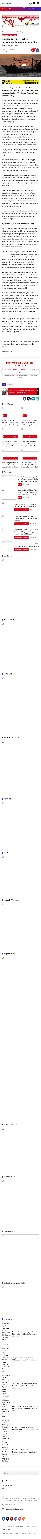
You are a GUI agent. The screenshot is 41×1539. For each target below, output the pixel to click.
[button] (30, 3)
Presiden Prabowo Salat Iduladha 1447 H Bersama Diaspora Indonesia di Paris (29, 465)
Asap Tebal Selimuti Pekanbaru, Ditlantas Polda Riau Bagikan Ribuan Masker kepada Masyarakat (25, 1385)
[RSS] (23, 1519)
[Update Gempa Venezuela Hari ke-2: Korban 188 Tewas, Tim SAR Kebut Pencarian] (30, 433)
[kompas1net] (6, 3)
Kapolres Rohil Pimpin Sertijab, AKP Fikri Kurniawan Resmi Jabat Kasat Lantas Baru (25, 1407)
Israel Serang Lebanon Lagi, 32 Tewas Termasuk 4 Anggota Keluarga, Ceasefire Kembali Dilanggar (11, 465)
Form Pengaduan (7, 1529)
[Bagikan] (37, 50)
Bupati (11, 384)
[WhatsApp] (37, 399)
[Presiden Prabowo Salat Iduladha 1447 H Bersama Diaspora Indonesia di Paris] (30, 455)
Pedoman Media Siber (8, 1485)
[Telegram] (33, 399)
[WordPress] (15, 1519)
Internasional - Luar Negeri (9, 35)
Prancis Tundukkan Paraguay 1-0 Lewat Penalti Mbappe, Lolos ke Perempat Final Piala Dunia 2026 (10, 423)
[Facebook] (24, 399)
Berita (4, 415)
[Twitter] (29, 399)
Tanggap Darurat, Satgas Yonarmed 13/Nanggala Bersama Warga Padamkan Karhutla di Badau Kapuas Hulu (24, 1359)
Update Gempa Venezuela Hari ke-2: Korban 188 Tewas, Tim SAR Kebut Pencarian (29, 444)
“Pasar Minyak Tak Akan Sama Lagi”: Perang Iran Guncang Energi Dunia (9, 444)
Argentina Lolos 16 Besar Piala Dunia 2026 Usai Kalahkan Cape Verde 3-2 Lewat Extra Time (29, 423)
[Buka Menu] (34, 3)
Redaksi (4, 1488)
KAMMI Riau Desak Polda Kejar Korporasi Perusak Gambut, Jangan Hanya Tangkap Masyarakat (25, 1429)
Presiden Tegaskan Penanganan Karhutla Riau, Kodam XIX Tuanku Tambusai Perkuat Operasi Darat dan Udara (24, 1333)
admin (3, 49)
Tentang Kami (19, 1527)
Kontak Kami (30, 1527)
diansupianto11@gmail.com (14, 1509)
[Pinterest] (11, 1519)
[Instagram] (19, 1519)
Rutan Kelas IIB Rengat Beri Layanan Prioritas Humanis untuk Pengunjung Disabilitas (24, 1451)
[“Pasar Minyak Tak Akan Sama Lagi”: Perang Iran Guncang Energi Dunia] (11, 433)
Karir (3, 1527)
